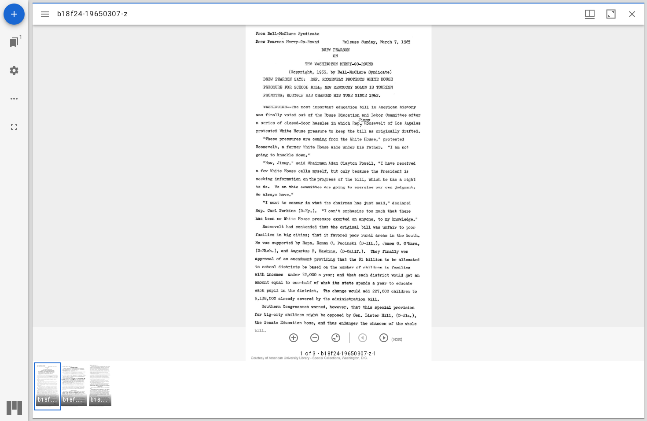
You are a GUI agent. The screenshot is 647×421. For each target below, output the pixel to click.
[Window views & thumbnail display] (589, 14)
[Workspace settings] (14, 70)
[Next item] (383, 337)
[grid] (338, 389)
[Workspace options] (14, 98)
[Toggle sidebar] (44, 14)
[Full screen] (14, 126)
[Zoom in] (293, 337)
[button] (47, 386)
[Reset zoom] (335, 337)
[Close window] (632, 14)
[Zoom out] (314, 337)
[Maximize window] (610, 14)
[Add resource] (14, 14)
